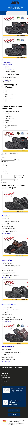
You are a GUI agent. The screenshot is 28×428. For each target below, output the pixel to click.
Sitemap (4, 384)
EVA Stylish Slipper (8, 347)
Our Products (5, 379)
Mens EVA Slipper (7, 260)
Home (6, 66)
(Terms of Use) (16, 421)
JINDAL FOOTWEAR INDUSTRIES (15, 7)
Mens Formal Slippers (9, 304)
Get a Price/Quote (6, 80)
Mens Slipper (6, 216)
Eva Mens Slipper (9, 70)
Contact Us (5, 382)
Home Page (5, 375)
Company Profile (6, 377)
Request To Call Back (7, 64)
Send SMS (15, 414)
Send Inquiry (6, 62)
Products (7, 68)
